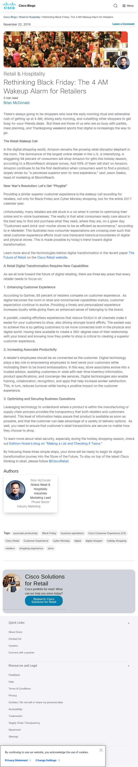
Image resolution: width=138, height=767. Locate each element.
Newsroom (15, 729)
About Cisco (15, 632)
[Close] (101, 750)
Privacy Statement (16, 760)
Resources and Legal (23, 665)
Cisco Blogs (27, 5)
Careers (13, 645)
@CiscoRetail (58, 461)
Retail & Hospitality (29, 17)
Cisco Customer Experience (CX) (107, 533)
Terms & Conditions (20, 688)
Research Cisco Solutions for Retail (43, 600)
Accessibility (15, 709)
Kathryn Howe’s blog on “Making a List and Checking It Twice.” (55, 443)
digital (77, 540)
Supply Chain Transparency (24, 722)
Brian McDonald (16, 103)
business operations (72, 533)
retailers (10, 548)
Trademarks (15, 716)
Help (11, 681)
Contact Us (15, 638)
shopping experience (31, 548)
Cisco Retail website (52, 257)
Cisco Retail (12, 540)
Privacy (13, 695)
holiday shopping (116, 540)
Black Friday (49, 533)
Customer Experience (36, 540)
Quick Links (17, 622)
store (51, 548)
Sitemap (13, 736)
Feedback (14, 674)
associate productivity (25, 533)
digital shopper (94, 540)
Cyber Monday (61, 540)
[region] (53, 756)
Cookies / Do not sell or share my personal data (36, 702)
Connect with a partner (21, 652)
